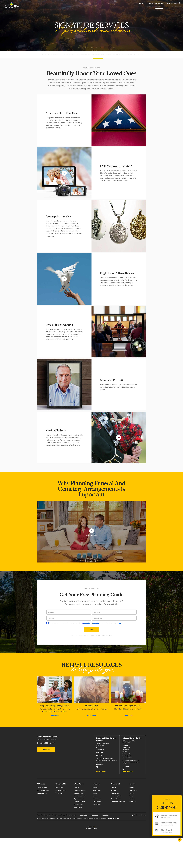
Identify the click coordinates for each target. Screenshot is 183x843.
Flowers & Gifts (61, 784)
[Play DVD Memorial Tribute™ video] (64, 173)
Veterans (95, 796)
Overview (43, 55)
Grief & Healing (97, 801)
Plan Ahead (169, 7)
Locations (132, 799)
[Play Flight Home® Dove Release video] (64, 279)
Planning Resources (116, 799)
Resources (96, 784)
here (120, 623)
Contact (178, 7)
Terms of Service (106, 635)
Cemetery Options (69, 55)
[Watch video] (91, 530)
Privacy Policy (86, 623)
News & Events (133, 790)
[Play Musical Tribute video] (119, 437)
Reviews (132, 793)
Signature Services (98, 55)
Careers (132, 796)
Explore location (100, 771)
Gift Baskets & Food (61, 790)
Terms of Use (95, 623)
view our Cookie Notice (113, 818)
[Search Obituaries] (179, 3)
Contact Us (46, 749)
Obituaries (149, 7)
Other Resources (97, 804)
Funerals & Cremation (55, 55)
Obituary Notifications (43, 790)
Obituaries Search (42, 787)
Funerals (95, 793)
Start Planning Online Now (118, 801)
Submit (92, 629)
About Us (150, 3)
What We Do (159, 7)
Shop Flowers (59, 787)
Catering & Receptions (112, 55)
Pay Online (142, 3)
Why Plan (113, 790)
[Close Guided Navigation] (179, 797)
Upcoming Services (42, 793)
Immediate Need (138, 55)
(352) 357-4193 (126, 747)
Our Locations (159, 3)
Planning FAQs (115, 793)
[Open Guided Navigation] (180, 840)
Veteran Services (127, 55)
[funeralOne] (91, 828)
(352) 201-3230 (46, 743)
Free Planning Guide (116, 796)
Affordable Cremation (83, 55)
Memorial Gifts (59, 793)
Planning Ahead (97, 799)
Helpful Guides (96, 790)
